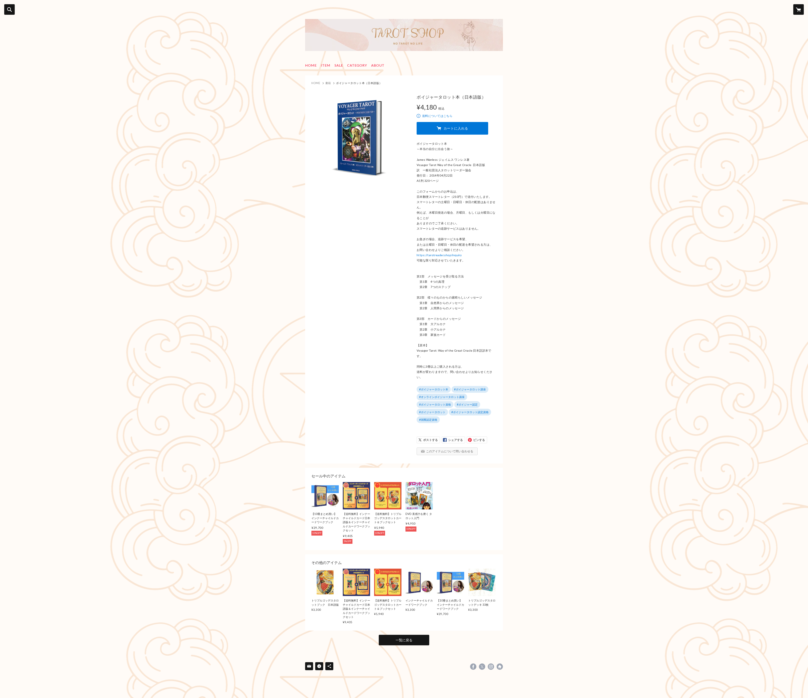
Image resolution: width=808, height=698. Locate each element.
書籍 (328, 83)
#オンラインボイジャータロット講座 (442, 397)
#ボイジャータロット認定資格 (470, 412)
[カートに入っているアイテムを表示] (798, 9)
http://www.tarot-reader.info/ (500, 666)
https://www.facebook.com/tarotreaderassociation (473, 666)
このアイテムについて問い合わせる (449, 451)
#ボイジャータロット (432, 412)
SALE (339, 65)
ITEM (325, 65)
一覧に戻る (404, 640)
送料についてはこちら (437, 116)
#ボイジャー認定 (467, 404)
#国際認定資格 (428, 419)
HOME (311, 65)
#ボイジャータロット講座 (470, 389)
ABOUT (377, 65)
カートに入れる (456, 128)
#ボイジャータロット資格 (435, 404)
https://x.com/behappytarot (482, 666)
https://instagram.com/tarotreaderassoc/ (491, 666)
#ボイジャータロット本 (433, 389)
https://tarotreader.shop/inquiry (439, 255)
